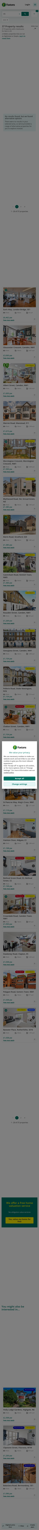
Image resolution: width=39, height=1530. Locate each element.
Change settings (19, 784)
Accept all (19, 778)
